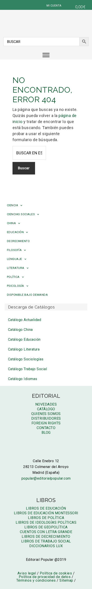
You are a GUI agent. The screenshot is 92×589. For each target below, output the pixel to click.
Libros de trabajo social (46, 541)
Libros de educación (46, 508)
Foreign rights (46, 423)
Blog (46, 432)
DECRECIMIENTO (18, 241)
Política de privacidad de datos (45, 577)
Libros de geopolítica (46, 527)
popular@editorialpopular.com (46, 478)
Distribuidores (46, 418)
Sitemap (66, 580)
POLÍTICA (13, 277)
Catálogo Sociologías (26, 359)
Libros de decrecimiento (46, 536)
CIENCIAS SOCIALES (21, 214)
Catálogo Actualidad (24, 320)
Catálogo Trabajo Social (27, 369)
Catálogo (46, 409)
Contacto (46, 428)
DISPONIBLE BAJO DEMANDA (27, 294)
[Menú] (46, 55)
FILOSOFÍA (14, 250)
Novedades (46, 404)
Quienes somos (46, 414)
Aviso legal (26, 573)
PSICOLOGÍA (15, 285)
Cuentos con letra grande (46, 532)
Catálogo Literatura (24, 349)
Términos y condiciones (36, 580)
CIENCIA (12, 205)
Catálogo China (20, 329)
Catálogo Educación (24, 339)
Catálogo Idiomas (22, 379)
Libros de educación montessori (46, 513)
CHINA (11, 223)
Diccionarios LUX (46, 546)
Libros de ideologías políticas (46, 522)
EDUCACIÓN (15, 232)
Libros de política (46, 518)
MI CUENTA (53, 5)
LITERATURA (15, 268)
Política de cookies (56, 573)
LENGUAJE (14, 259)
